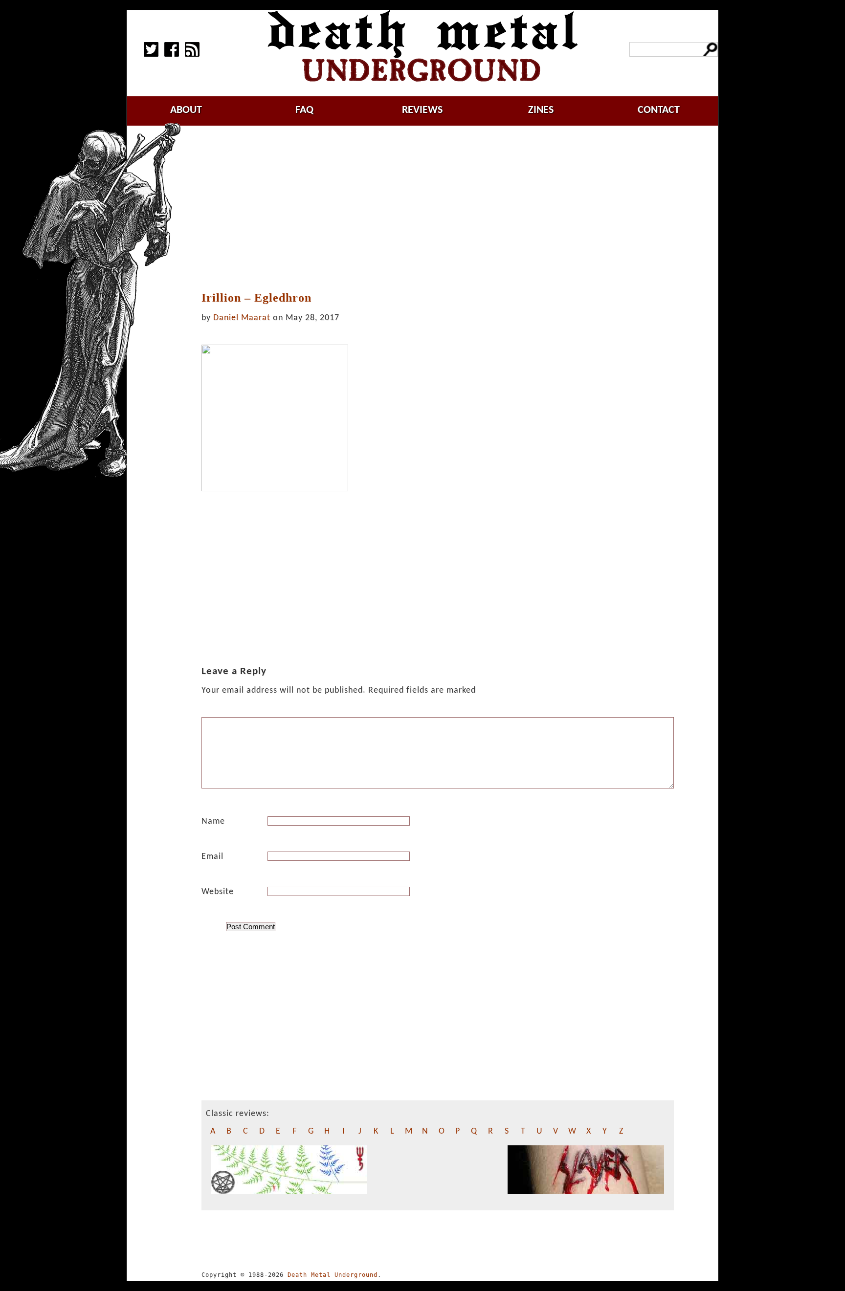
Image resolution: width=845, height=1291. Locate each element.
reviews (422, 110)
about (186, 110)
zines (541, 110)
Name (213, 821)
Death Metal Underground (333, 1274)
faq (304, 110)
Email (212, 856)
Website (217, 892)
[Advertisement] (438, 208)
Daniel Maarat (241, 318)
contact (659, 110)
